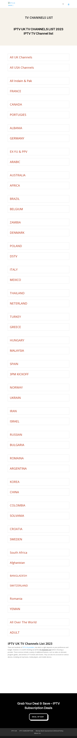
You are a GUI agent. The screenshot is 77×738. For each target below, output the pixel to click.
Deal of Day (38, 717)
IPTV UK (14, 731)
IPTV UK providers (28, 647)
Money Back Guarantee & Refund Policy (49, 731)
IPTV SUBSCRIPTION (26, 731)
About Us (37, 733)
